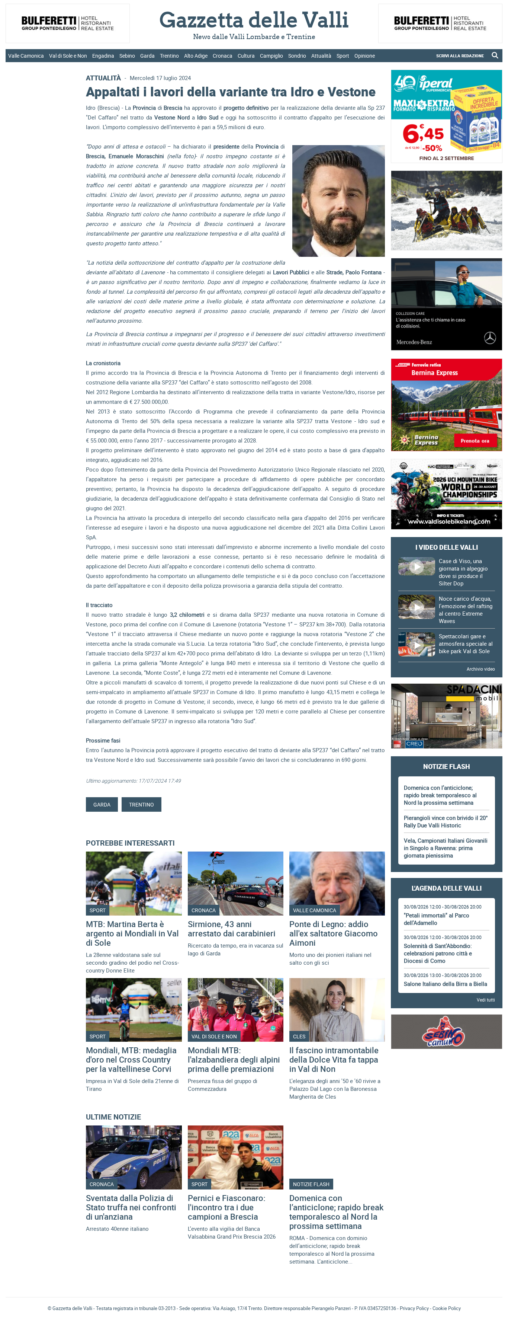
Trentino (169, 55)
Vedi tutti (486, 1000)
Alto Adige (196, 55)
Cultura (246, 55)
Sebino (127, 55)
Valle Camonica (26, 55)
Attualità (321, 55)
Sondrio (297, 55)
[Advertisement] (446, 1077)
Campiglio (271, 55)
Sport (343, 55)
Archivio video (481, 669)
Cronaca (222, 55)
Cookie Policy (447, 1308)
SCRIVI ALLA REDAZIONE (460, 55)
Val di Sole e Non (68, 55)
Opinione (364, 55)
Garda (147, 55)
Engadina (103, 55)
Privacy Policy (414, 1308)
